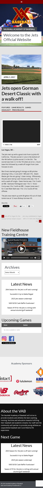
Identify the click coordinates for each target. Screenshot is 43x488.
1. (7, 144)
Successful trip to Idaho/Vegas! (21, 294)
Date (5, 325)
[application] (21, 131)
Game (25, 325)
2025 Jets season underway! (21, 299)
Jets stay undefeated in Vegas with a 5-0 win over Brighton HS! (32, 218)
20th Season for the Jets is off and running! (21, 290)
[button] (21, 249)
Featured (6, 107)
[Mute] (35, 258)
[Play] (4, 258)
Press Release (18, 110)
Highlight (6, 110)
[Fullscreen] (39, 258)
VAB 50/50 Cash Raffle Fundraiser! (21, 303)
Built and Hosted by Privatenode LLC (11, 485)
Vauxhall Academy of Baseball (19, 29)
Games (28, 107)
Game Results (17, 107)
